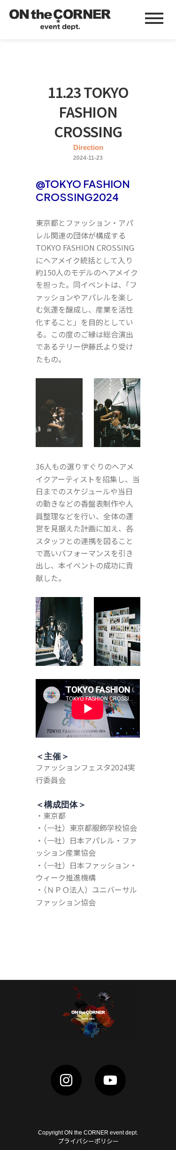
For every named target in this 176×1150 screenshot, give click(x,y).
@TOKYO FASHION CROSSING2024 (83, 190)
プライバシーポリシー (88, 1140)
